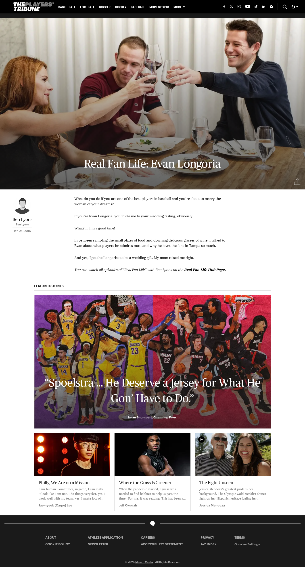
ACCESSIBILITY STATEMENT (162, 544)
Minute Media (144, 561)
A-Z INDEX (209, 544)
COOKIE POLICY (57, 544)
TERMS (239, 537)
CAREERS (148, 537)
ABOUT (50, 537)
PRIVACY (207, 537)
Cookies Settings (247, 544)
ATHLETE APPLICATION (105, 537)
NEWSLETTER (98, 544)
